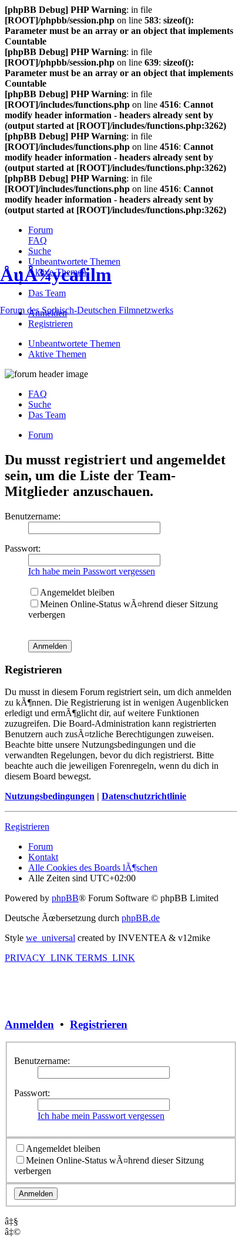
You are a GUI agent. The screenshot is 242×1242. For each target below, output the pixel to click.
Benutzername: (42, 1061)
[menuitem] (40, 230)
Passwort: (32, 1093)
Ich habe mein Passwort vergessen (101, 1116)
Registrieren (98, 1024)
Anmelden (29, 1024)
